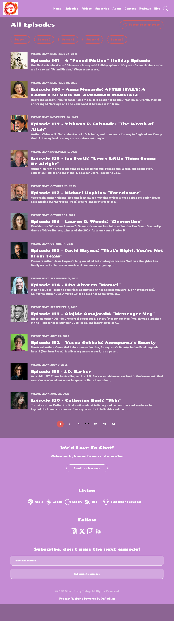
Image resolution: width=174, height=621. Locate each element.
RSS (95, 501)
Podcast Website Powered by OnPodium (87, 598)
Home (57, 8)
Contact (130, 8)
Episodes (71, 8)
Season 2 (44, 39)
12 (95, 424)
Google (58, 501)
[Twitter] (82, 531)
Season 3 (68, 39)
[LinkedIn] (98, 531)
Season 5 (117, 39)
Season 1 (20, 39)
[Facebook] (74, 531)
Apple (39, 501)
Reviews (145, 8)
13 (104, 424)
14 (113, 424)
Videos (87, 8)
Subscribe (102, 8)
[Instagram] (90, 531)
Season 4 (92, 39)
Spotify (77, 501)
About (116, 8)
